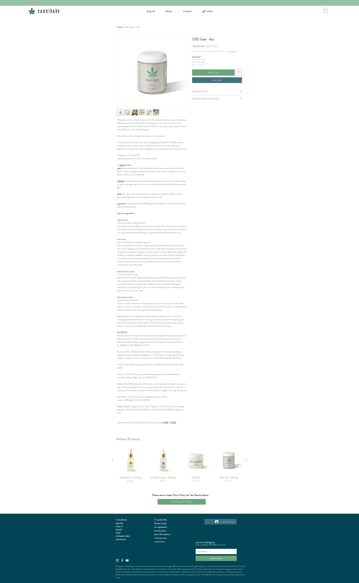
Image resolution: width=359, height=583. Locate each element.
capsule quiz (121, 539)
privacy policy (160, 530)
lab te (156, 523)
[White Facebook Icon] (122, 560)
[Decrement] (194, 65)
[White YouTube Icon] (127, 560)
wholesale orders (123, 535)
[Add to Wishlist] (239, 75)
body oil (119, 526)
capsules (119, 523)
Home (120, 27)
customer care (160, 537)
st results (162, 523)
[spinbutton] (198, 65)
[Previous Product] (112, 460)
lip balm (119, 529)
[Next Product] (246, 460)
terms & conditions (162, 534)
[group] (179, 464)
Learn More (210, 54)
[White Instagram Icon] (117, 560)
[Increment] (203, 65)
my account (159, 541)
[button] (169, 11)
